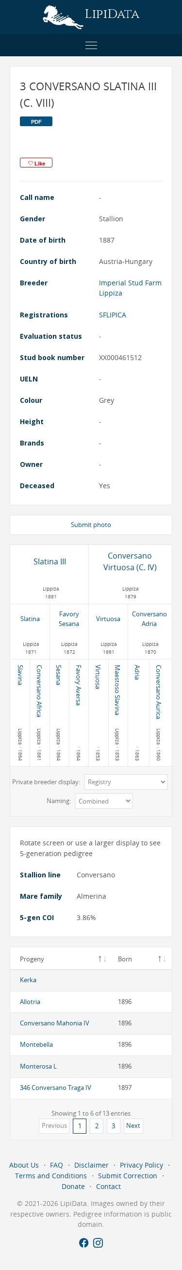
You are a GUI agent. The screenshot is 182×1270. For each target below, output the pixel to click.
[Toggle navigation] (91, 45)
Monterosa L (38, 1066)
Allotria (30, 1001)
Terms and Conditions (51, 1175)
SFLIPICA (112, 314)
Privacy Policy (141, 1165)
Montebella (36, 1044)
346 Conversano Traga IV (55, 1087)
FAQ (56, 1165)
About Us (24, 1165)
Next (133, 1125)
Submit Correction (127, 1175)
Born (125, 959)
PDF (36, 122)
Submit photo (91, 524)
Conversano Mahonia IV (54, 1023)
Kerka (28, 979)
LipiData (111, 14)
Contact (108, 1186)
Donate (73, 1186)
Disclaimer (91, 1165)
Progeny (32, 959)
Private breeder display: (47, 781)
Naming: (59, 801)
